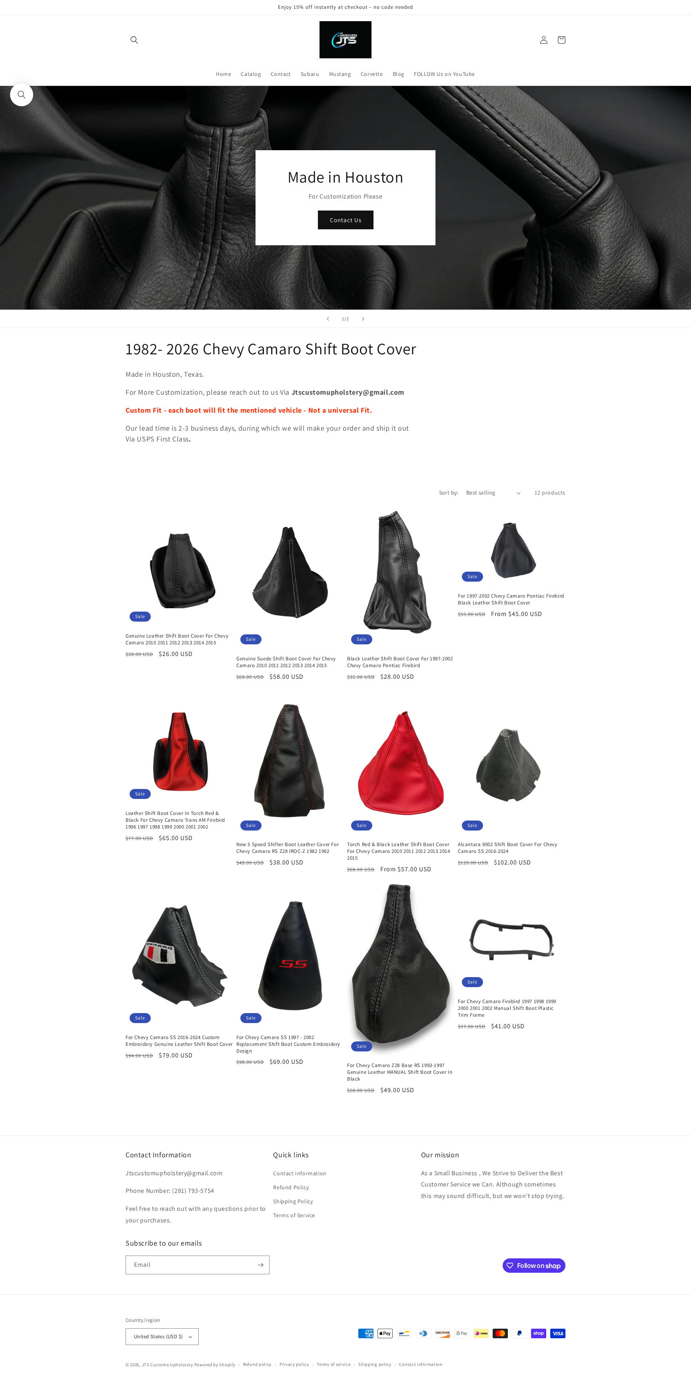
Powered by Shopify (215, 1364)
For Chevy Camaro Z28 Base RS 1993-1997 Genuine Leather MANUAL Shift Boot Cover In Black (399, 1072)
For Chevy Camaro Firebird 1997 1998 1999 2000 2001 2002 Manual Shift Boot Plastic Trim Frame (507, 1008)
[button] (134, 40)
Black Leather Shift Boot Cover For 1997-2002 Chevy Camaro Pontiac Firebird (400, 662)
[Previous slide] (328, 319)
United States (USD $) (158, 1336)
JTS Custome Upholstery (168, 1364)
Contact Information (299, 1173)
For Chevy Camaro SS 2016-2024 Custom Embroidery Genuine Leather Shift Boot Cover (179, 1040)
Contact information (420, 1364)
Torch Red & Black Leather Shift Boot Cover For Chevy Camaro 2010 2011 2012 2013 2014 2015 (398, 851)
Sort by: (448, 492)
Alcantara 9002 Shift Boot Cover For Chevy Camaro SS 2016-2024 (507, 847)
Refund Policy (291, 1187)
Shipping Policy (293, 1201)
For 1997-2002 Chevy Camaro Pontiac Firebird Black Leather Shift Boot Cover (511, 599)
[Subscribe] (260, 1265)
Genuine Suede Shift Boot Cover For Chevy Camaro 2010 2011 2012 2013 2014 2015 (286, 662)
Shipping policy (374, 1364)
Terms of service (333, 1364)
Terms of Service (294, 1215)
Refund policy (257, 1364)
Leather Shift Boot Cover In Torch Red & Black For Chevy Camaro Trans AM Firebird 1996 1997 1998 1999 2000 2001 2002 (175, 820)
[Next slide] (363, 319)
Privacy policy (294, 1364)
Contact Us (345, 220)
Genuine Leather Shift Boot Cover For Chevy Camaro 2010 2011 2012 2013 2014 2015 (177, 639)
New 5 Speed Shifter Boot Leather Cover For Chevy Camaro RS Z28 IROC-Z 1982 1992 (287, 847)
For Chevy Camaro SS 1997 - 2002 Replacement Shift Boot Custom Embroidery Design (288, 1044)
